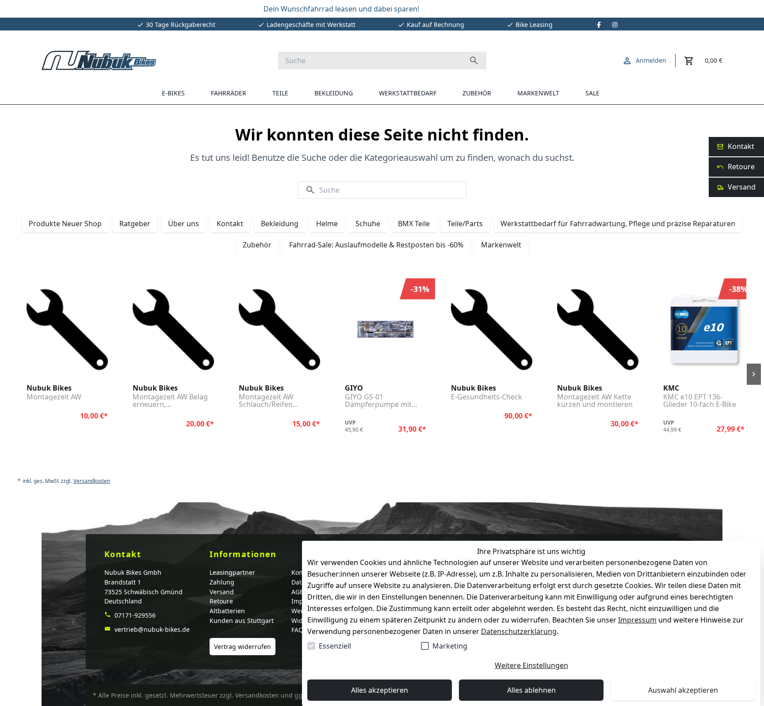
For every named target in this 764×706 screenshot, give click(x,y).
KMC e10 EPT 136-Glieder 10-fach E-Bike (699, 401)
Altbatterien (227, 611)
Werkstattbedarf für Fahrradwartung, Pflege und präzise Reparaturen (617, 223)
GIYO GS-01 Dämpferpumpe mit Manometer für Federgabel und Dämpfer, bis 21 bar (378, 401)
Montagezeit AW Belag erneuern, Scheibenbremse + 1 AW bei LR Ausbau (173, 401)
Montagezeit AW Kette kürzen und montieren (595, 401)
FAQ (297, 630)
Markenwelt (501, 245)
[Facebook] (599, 25)
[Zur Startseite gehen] (99, 60)
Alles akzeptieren (379, 690)
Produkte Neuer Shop (65, 223)
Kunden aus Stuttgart (242, 620)
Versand (222, 592)
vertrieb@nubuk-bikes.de (151, 629)
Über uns (183, 223)
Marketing (449, 646)
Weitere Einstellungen (531, 665)
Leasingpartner (232, 572)
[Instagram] (615, 25)
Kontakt (230, 223)
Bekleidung (279, 223)
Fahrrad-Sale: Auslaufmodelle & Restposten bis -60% (376, 245)
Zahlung (222, 582)
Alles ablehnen (531, 690)
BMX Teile (414, 223)
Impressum (637, 620)
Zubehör (257, 245)
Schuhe (367, 223)
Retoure (221, 601)
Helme (327, 223)
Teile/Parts (465, 223)
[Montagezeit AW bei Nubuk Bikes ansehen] (67, 329)
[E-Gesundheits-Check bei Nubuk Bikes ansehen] (491, 329)
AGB (297, 592)
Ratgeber (134, 223)
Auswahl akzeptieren (683, 690)
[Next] (754, 374)
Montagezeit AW (54, 397)
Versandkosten (91, 481)
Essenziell (335, 646)
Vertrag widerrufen (242, 646)
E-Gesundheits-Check (486, 397)
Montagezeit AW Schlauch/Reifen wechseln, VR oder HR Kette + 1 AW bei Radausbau (275, 401)
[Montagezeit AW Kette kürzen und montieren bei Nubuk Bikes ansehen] (597, 329)
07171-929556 (134, 615)
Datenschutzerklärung (519, 631)
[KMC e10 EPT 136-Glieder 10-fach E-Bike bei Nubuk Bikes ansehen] (704, 329)
